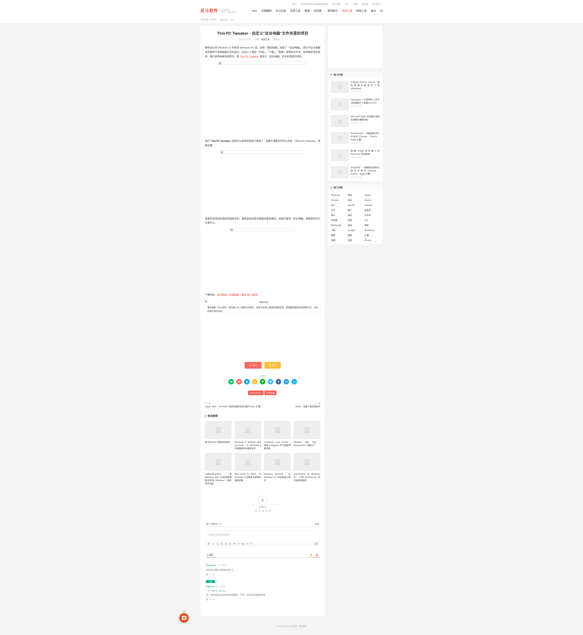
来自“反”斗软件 (249, 294)
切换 (350, 240)
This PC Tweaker (249, 56)
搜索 (367, 225)
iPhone (368, 240)
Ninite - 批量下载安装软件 (307, 406)
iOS (366, 220)
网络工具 (361, 10)
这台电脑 (270, 393)
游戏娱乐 (332, 10)
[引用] (234, 544)
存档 (355, 4)
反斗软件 (209, 10)
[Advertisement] (262, 338)
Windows (335, 195)
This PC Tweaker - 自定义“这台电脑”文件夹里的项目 (262, 33)
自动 (350, 225)
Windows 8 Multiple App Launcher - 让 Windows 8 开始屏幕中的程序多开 (248, 445)
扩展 (367, 235)
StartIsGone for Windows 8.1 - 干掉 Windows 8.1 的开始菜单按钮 (307, 477)
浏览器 (318, 10)
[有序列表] (226, 544)
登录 (316, 524)
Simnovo (211, 565)
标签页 (368, 210)
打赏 (272, 365)
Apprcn (210, 586)
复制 (350, 235)
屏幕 (333, 235)
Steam (368, 195)
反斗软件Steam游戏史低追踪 (314, 4)
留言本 (365, 4)
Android (368, 205)
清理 (333, 240)
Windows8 (336, 225)
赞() (253, 365)
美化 (373, 10)
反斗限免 (336, 4)
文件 (333, 210)
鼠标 (350, 215)
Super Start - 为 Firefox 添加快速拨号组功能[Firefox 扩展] (233, 406)
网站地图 (302, 626)
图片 (350, 210)
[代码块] (239, 544)
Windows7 (370, 230)
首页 (294, 4)
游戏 (350, 195)
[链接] (243, 544)
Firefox (368, 200)
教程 (307, 10)
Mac (254, 10)
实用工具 (295, 10)
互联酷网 (266, 10)
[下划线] (217, 544)
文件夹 (368, 215)
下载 (333, 230)
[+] (251, 543)
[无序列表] (230, 544)
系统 (350, 220)
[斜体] (213, 544)
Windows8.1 (256, 393)
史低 (350, 200)
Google (351, 230)
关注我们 (376, 4)
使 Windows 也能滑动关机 (217, 442)
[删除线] (222, 544)
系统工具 (347, 10)
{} (247, 543)
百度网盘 (234, 294)
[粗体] (209, 544)
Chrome (335, 200)
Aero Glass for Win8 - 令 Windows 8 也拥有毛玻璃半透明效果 (248, 477)
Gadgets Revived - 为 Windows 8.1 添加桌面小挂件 (277, 477)
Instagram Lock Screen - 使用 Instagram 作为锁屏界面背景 (277, 445)
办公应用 (281, 10)
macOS (351, 205)
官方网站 (222, 294)
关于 (347, 4)
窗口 (333, 215)
